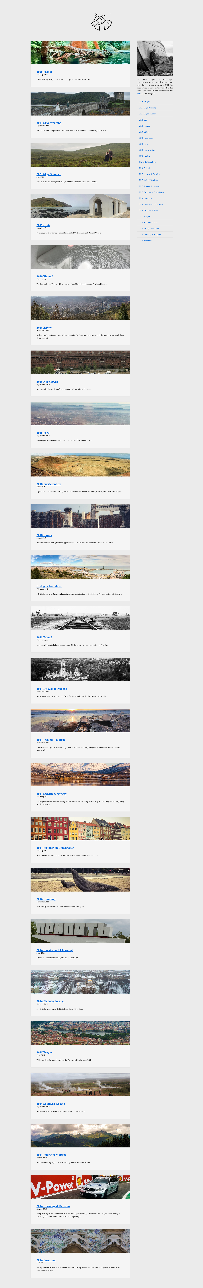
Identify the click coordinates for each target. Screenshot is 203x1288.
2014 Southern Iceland (51, 1103)
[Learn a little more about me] (154, 58)
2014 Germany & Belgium (53, 1206)
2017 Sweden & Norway (52, 794)
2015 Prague (44, 1052)
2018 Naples (44, 535)
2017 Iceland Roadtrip (51, 739)
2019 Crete (43, 225)
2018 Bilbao (44, 327)
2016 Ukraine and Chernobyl (55, 950)
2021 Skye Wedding (49, 123)
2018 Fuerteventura (49, 484)
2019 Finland (45, 276)
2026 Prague (44, 71)
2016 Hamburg (46, 899)
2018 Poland (44, 637)
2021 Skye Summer (49, 174)
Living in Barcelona (49, 586)
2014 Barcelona (46, 1260)
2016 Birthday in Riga (50, 1001)
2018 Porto (43, 432)
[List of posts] (101, 21)
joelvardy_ (141, 93)
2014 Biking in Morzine (51, 1155)
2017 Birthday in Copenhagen (55, 847)
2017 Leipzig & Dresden (52, 688)
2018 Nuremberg (47, 381)
